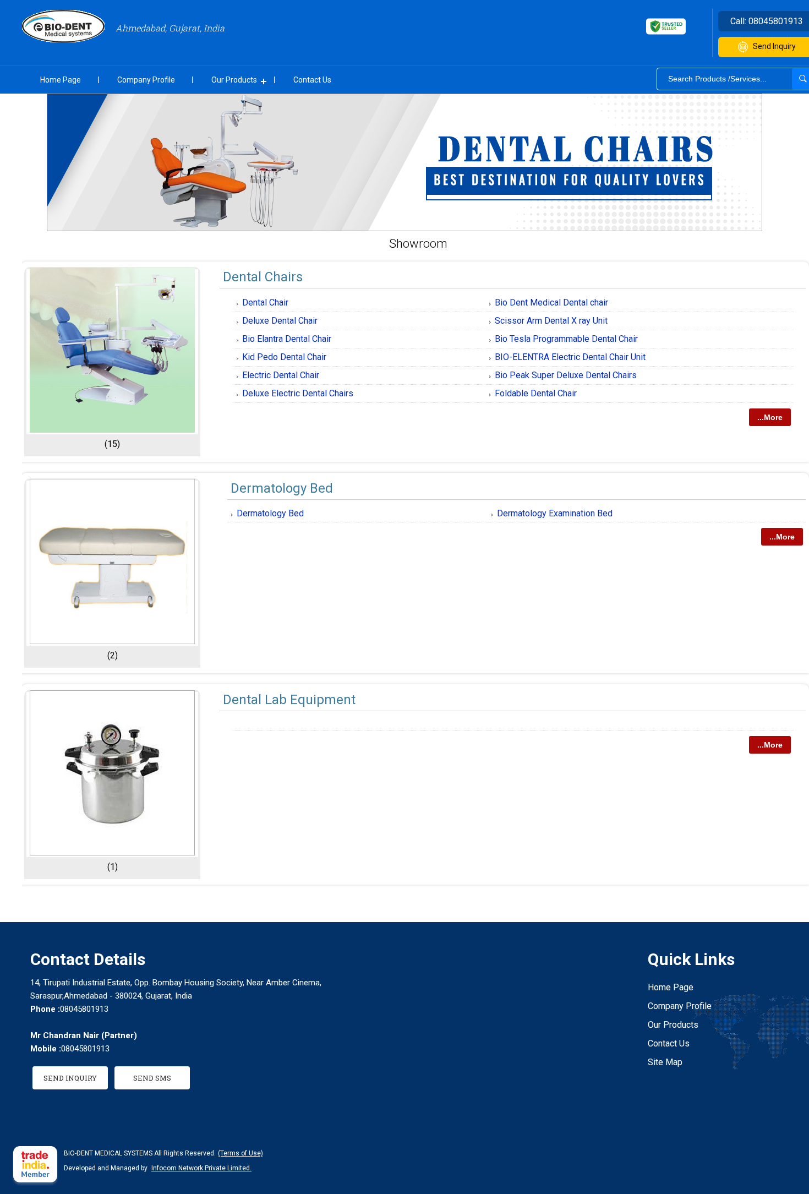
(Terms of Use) (240, 1153)
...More (770, 417)
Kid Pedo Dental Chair (284, 357)
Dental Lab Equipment (289, 699)
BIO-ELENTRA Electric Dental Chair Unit (570, 357)
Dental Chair (265, 302)
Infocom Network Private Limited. (201, 1168)
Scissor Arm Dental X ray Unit (551, 320)
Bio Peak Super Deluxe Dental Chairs (566, 375)
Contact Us (312, 79)
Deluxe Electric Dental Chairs (297, 393)
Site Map (665, 1062)
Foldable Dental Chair (536, 393)
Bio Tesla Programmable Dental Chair (566, 339)
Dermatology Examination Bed (555, 513)
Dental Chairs (263, 277)
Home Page (60, 79)
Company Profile (146, 79)
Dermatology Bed (282, 488)
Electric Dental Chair (280, 375)
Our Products (234, 79)
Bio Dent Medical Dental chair (551, 302)
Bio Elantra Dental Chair (286, 339)
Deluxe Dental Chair (280, 320)
